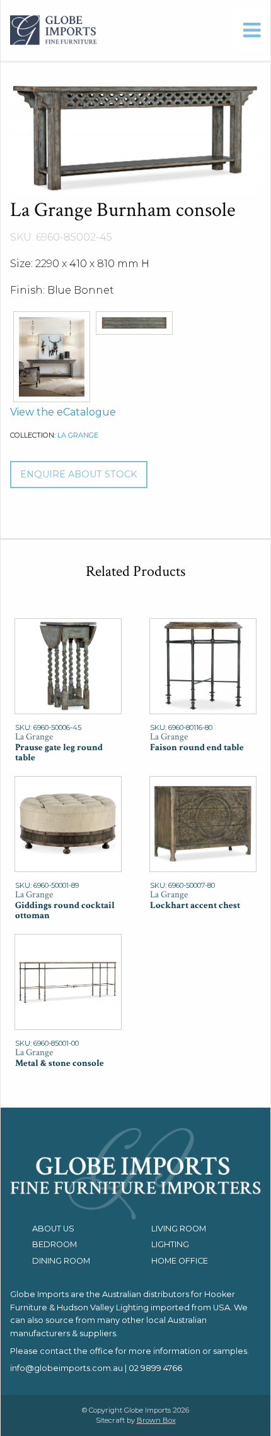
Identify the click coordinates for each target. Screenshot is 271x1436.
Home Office (179, 1260)
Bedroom (54, 1244)
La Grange (77, 435)
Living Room (178, 1228)
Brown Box (156, 1420)
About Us (53, 1228)
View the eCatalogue (63, 412)
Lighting (170, 1244)
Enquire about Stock (78, 474)
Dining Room (61, 1260)
